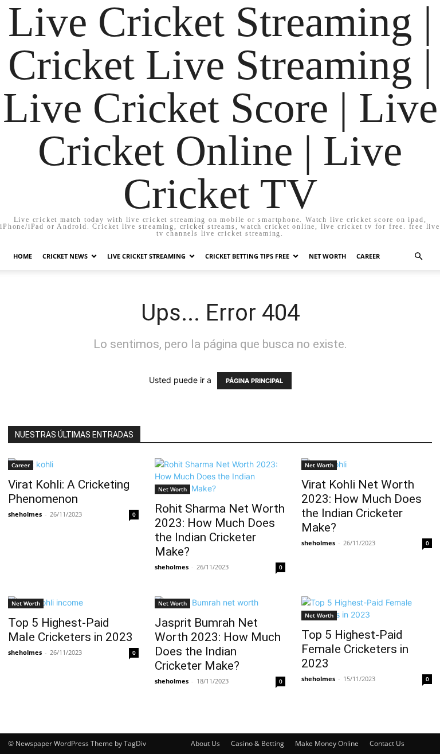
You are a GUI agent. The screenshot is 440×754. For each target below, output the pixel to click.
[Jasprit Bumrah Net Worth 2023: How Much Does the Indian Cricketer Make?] (220, 602)
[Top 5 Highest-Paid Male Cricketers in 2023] (73, 602)
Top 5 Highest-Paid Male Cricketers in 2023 (70, 630)
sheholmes (25, 514)
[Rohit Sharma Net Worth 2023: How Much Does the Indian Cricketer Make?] (220, 476)
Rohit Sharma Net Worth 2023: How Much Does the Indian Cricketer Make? (220, 530)
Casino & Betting (257, 743)
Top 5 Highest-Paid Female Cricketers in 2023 (354, 649)
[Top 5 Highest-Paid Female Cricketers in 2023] (366, 608)
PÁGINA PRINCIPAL (254, 381)
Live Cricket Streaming (146, 256)
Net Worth (327, 256)
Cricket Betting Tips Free (247, 256)
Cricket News (65, 256)
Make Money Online (327, 743)
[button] (418, 256)
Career (368, 256)
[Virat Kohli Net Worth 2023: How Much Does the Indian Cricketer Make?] (366, 464)
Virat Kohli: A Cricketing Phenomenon (68, 492)
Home (22, 256)
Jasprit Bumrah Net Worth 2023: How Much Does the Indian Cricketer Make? (218, 644)
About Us (205, 743)
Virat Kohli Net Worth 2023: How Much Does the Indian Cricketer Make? (361, 506)
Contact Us (387, 743)
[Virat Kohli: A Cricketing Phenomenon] (73, 464)
